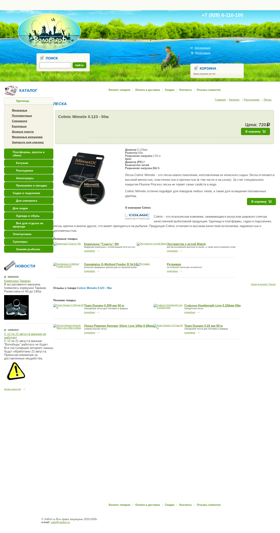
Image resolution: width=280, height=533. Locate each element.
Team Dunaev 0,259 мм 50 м (104, 305)
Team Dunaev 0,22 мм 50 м (203, 325)
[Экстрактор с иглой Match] (152, 243)
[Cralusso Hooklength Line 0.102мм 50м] (169, 307)
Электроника (22, 234)
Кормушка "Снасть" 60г (101, 244)
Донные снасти (23, 131)
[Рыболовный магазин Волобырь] (49, 49)
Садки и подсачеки (26, 193)
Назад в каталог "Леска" (263, 284)
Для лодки (20, 208)
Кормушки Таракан (17, 281)
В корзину (253, 131)
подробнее (89, 251)
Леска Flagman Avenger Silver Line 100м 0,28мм (119, 325)
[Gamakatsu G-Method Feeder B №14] (68, 266)
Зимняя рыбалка (28, 249)
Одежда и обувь (28, 215)
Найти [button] (79, 65)
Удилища (22, 100)
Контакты (185, 89)
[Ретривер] (143, 264)
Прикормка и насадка (31, 185)
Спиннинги (19, 121)
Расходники (24, 170)
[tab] (28, 101)
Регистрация (203, 53)
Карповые (19, 126)
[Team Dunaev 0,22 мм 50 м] (169, 328)
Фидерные (19, 110)
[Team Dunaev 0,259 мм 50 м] (68, 307)
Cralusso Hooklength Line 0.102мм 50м (212, 305)
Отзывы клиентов (209, 89)
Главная (220, 99)
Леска (267, 99)
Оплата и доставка (147, 89)
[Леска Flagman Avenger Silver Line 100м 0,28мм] (68, 328)
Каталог (234, 99)
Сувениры (20, 241)
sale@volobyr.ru (60, 522)
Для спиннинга (26, 200)
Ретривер (174, 264)
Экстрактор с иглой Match (186, 244)
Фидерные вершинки (27, 137)
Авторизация (203, 47)
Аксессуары (25, 178)
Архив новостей (12, 389)
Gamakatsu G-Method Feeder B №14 (110, 264)
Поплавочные (22, 115)
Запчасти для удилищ (28, 142)
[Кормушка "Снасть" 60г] (67, 243)
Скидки (169, 89)
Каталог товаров (119, 89)
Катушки (22, 163)
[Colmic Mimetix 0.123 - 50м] (84, 179)
